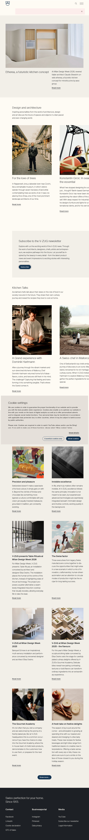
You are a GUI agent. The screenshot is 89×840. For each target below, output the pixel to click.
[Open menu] (81, 3)
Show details (74, 433)
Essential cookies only (53, 439)
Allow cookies (73, 439)
